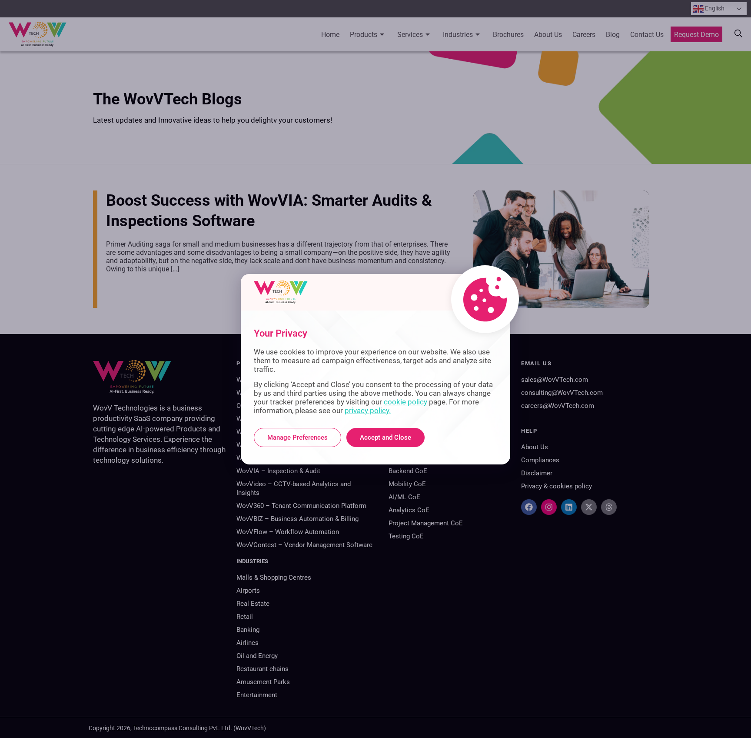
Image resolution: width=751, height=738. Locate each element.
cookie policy (405, 401)
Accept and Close (385, 437)
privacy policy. (368, 410)
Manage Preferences (297, 437)
